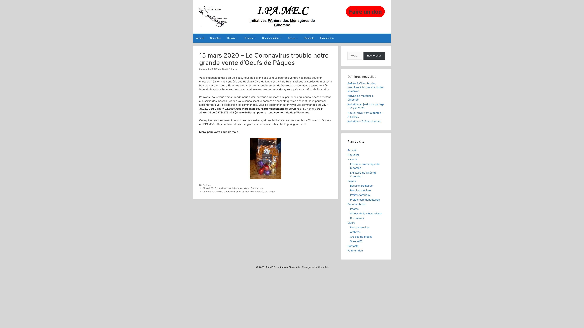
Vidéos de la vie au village (366, 213)
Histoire (231, 38)
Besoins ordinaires (361, 185)
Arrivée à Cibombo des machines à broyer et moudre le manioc (366, 87)
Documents (357, 218)
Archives (207, 185)
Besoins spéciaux (360, 190)
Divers (291, 38)
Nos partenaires (360, 227)
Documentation (270, 38)
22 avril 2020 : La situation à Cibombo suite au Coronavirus (233, 188)
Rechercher (374, 55)
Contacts (309, 38)
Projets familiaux (360, 194)
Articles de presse (361, 236)
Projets (249, 38)
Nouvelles (215, 38)
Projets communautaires (365, 199)
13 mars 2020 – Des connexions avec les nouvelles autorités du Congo (239, 191)
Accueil (200, 38)
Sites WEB (356, 241)
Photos (354, 208)
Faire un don (327, 38)
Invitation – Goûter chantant (364, 121)
